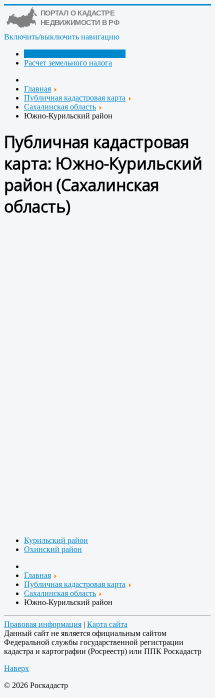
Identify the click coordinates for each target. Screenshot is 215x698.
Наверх (16, 668)
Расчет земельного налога (68, 62)
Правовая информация (43, 624)
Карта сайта (107, 624)
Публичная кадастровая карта (75, 54)
